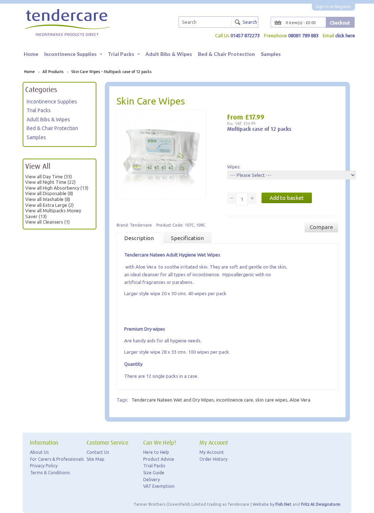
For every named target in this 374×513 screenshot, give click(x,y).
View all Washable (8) (47, 199)
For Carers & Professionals (57, 459)
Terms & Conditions (50, 472)
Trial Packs (121, 54)
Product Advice (158, 459)
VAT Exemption (159, 486)
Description (139, 238)
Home (31, 54)
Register (343, 6)
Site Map (95, 459)
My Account (211, 452)
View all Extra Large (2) (49, 205)
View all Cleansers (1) (47, 221)
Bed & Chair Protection (226, 54)
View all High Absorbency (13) (56, 187)
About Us (39, 452)
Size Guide (153, 472)
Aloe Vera (300, 399)
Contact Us (98, 452)
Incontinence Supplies (70, 54)
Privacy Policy (44, 465)
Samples (271, 54)
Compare (321, 227)
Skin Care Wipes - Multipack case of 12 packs (111, 72)
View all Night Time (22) (50, 182)
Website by (272, 504)
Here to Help (156, 452)
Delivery (151, 479)
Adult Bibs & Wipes (168, 54)
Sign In (322, 6)
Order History (213, 459)
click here (345, 35)
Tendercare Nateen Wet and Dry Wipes (172, 399)
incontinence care (234, 399)
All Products (53, 72)
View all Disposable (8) (49, 193)
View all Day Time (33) (48, 176)
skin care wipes (271, 399)
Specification (187, 238)
